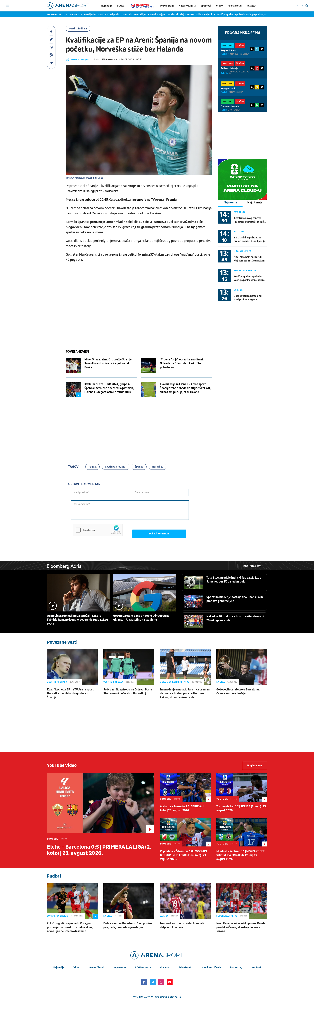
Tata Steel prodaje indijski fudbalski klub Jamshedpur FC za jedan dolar (233, 580)
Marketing (236, 967)
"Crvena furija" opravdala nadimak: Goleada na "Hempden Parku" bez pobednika (182, 363)
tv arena (141, 997)
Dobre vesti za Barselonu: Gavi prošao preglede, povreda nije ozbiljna (248, 297)
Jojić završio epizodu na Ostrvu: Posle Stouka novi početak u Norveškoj (127, 691)
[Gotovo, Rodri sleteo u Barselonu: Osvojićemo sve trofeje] (241, 667)
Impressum (119, 967)
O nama (164, 967)
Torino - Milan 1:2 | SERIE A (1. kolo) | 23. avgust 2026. (241, 808)
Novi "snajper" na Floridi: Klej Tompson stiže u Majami (162, 14)
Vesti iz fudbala (78, 28)
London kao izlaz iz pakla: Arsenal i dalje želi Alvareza (182, 925)
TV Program (167, 5)
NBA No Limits (187, 5)
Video (219, 5)
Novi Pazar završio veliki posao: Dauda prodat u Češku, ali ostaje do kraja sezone (240, 927)
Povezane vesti (78, 352)
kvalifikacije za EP (115, 466)
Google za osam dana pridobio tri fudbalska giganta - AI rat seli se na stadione (141, 618)
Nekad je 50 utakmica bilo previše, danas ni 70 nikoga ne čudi (235, 618)
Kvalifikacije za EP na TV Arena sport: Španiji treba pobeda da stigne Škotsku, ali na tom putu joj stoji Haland (185, 388)
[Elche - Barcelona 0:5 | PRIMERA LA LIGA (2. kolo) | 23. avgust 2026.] (100, 803)
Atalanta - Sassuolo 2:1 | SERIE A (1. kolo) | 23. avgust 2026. (182, 808)
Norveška (157, 466)
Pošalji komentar (159, 533)
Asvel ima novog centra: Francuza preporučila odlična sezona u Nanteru (250, 220)
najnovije (58, 967)
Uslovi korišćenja (211, 967)
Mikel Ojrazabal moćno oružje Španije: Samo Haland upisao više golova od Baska (108, 363)
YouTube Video (62, 765)
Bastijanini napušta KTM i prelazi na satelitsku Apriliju (95, 14)
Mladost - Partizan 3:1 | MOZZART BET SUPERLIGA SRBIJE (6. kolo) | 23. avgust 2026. (240, 855)
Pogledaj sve (252, 566)
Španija (139, 466)
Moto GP (239, 231)
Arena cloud (235, 5)
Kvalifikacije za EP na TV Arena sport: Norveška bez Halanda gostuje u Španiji (71, 693)
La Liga (238, 290)
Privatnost (185, 967)
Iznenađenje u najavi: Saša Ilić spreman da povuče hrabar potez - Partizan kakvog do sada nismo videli (185, 693)
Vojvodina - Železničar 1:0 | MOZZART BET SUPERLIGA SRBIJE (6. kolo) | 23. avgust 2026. (183, 855)
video (76, 967)
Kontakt (256, 967)
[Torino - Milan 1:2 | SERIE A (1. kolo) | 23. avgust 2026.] (241, 787)
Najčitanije (254, 202)
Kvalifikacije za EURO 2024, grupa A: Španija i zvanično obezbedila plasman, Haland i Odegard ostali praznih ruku (109, 388)
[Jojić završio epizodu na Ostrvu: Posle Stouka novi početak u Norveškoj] (128, 667)
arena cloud (96, 967)
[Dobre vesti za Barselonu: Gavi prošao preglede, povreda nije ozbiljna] (128, 901)
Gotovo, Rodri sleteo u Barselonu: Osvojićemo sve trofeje (238, 691)
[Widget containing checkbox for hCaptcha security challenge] (97, 530)
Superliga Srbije (245, 270)
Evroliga (240, 212)
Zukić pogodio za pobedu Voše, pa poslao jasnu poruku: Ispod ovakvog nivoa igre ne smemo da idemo (250, 278)
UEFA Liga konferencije (174, 682)
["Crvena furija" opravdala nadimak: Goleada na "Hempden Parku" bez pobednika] (148, 365)
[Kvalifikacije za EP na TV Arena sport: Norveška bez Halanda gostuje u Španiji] (72, 667)
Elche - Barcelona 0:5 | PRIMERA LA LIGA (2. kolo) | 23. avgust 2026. (99, 850)
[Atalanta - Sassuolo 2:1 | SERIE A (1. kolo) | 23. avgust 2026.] (185, 787)
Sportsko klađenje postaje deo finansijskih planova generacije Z (234, 599)
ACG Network (143, 967)
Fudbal (121, 5)
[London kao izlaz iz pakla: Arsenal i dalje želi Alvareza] (185, 901)
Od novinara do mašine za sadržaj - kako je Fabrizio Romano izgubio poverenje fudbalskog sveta (77, 620)
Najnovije (106, 5)
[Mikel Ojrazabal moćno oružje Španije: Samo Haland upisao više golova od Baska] (73, 365)
